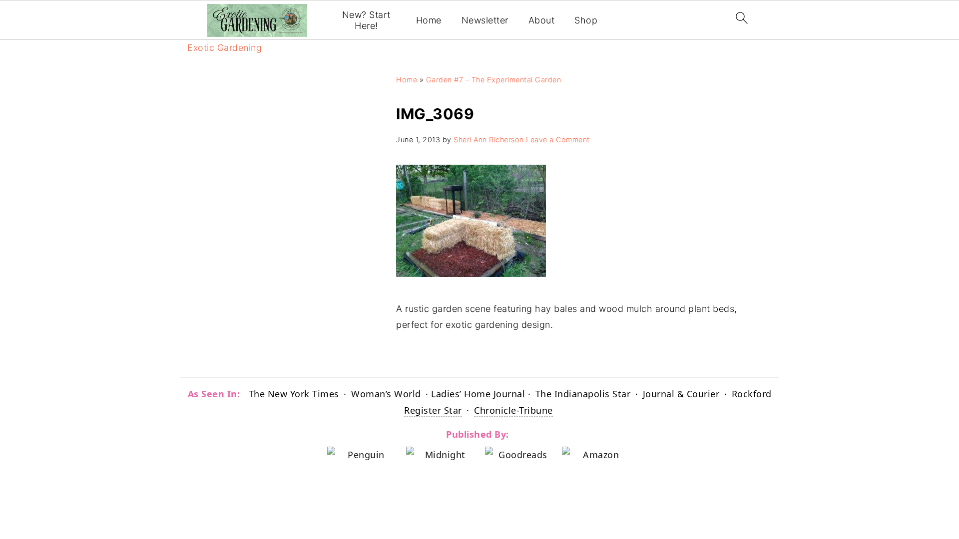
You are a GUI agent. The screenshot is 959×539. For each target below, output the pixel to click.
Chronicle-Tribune (513, 410)
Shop (585, 20)
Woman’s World (386, 394)
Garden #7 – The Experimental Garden (493, 79)
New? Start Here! (366, 20)
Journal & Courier (681, 394)
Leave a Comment (558, 139)
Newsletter (485, 20)
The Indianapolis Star (583, 394)
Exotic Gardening (224, 47)
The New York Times (294, 394)
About (541, 20)
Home (429, 20)
